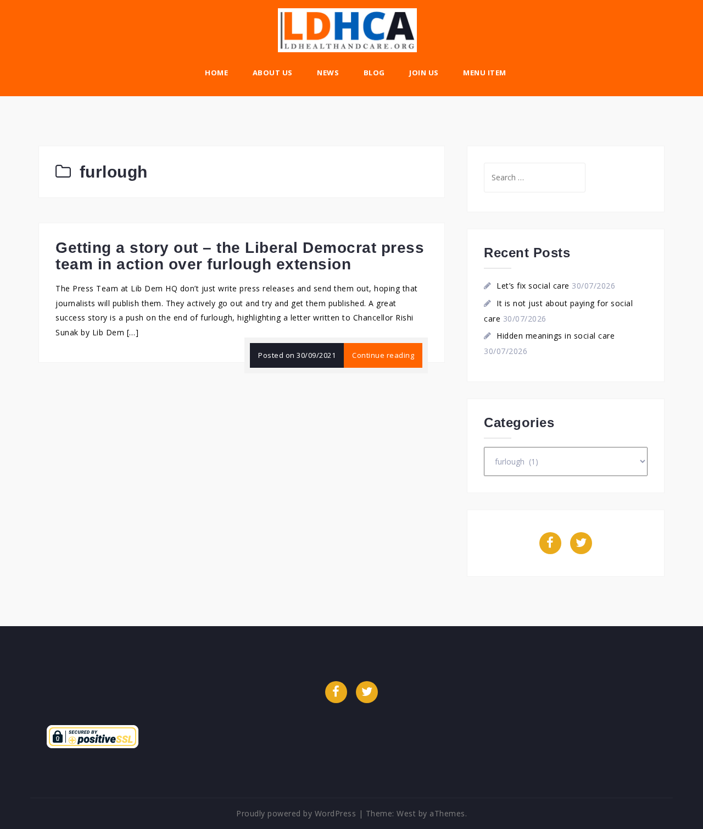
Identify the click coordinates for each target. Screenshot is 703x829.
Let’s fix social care (533, 285)
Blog (374, 73)
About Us (273, 73)
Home (216, 73)
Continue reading (383, 355)
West (406, 813)
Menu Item (484, 73)
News (328, 73)
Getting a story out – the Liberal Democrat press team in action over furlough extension (239, 256)
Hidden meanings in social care (555, 335)
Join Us (424, 73)
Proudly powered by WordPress (296, 813)
